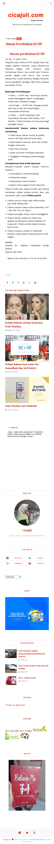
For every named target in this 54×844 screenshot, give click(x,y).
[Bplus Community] (12, 740)
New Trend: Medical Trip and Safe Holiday (33, 667)
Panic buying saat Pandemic (21, 405)
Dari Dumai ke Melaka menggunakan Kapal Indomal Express (31, 653)
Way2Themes (23, 839)
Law (8, 275)
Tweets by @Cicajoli (15, 705)
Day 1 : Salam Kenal (26, 677)
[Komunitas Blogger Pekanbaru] (40, 731)
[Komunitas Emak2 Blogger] (23, 731)
